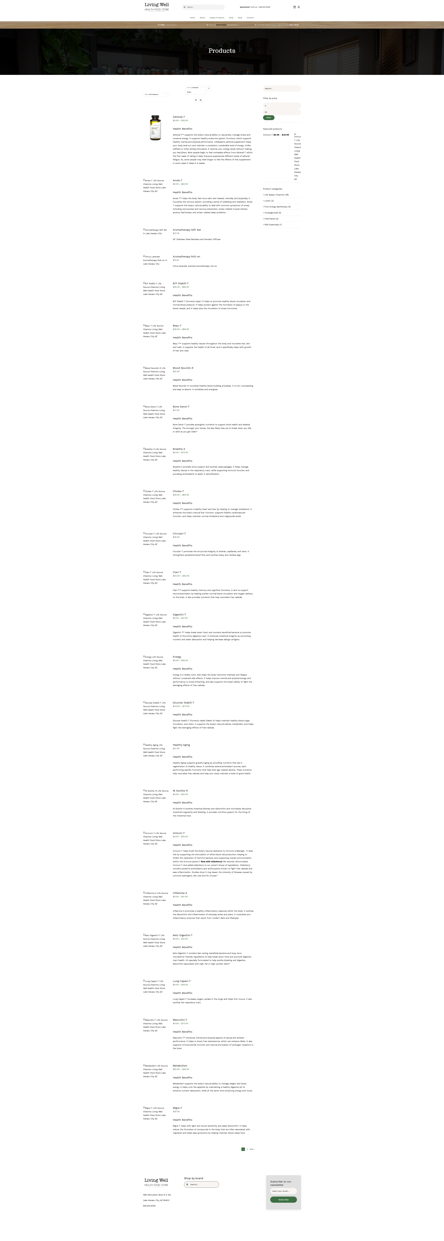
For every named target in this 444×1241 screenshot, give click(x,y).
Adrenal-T (179, 116)
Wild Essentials (271, 224)
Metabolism (180, 1065)
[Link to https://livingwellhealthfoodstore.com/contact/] (207, 25)
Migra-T (177, 1107)
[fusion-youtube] (229, 1234)
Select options (154, 127)
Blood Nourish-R (183, 367)
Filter (268, 117)
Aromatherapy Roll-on (186, 256)
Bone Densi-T (181, 406)
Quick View (155, 130)
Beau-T (177, 325)
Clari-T (177, 572)
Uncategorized (271, 213)
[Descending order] (209, 88)
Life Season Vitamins (274, 195)
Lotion (267, 201)
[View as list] (200, 100)
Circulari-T (179, 533)
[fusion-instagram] (224, 1234)
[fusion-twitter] (220, 1234)
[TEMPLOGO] (156, 1177)
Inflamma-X (180, 893)
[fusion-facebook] (215, 1234)
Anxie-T (177, 180)
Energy (177, 656)
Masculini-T (180, 1019)
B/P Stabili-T (181, 283)
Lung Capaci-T (182, 981)
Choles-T (178, 491)
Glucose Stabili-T (183, 702)
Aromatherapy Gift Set (187, 229)
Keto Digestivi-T (183, 935)
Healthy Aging (181, 744)
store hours (221, 25)
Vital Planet (269, 219)
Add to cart (151, 231)
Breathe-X (179, 448)
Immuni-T (179, 833)
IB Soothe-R (180, 790)
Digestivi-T (179, 614)
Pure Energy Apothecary (275, 207)
